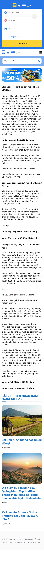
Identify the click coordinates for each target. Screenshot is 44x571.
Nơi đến (11, 21)
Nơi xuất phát (14, 13)
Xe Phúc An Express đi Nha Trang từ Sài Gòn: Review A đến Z (20, 516)
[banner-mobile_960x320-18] (22, 74)
